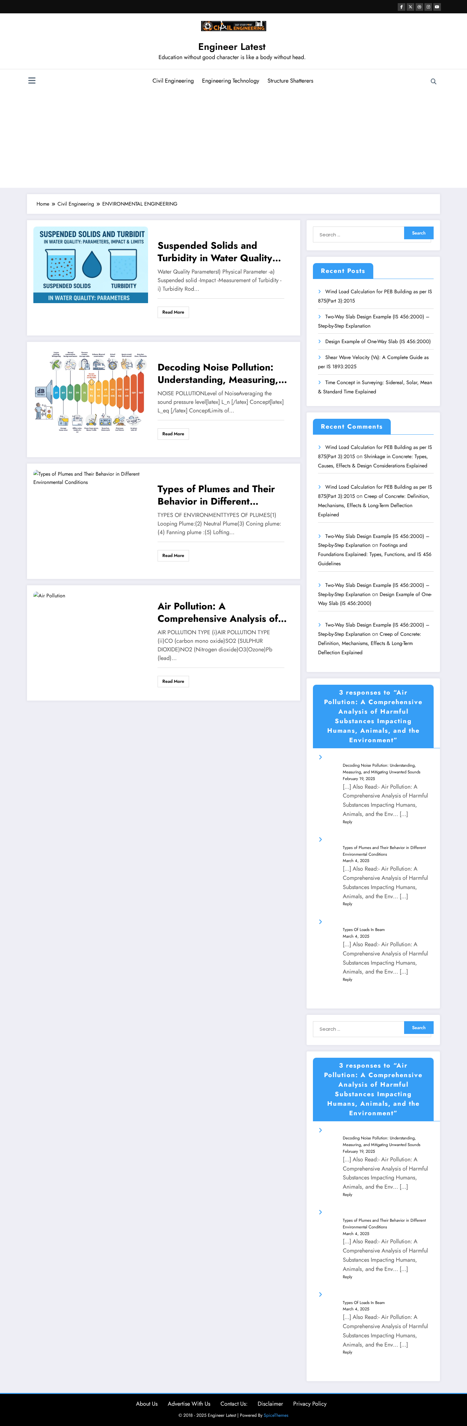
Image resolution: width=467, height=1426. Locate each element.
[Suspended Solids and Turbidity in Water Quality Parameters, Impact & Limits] (90, 265)
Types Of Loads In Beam (364, 930)
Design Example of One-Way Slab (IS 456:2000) (378, 341)
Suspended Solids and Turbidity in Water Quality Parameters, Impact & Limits (220, 251)
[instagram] (428, 7)
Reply (347, 822)
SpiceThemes (276, 1415)
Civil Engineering (173, 81)
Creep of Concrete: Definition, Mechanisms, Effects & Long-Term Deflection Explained (374, 505)
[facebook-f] (401, 7)
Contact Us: (233, 1404)
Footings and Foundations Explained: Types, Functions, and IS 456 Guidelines (374, 554)
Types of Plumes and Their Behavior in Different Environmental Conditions (216, 495)
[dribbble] (419, 7)
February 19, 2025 (359, 779)
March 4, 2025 (356, 861)
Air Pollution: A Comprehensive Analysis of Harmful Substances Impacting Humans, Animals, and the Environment (221, 612)
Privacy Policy (310, 1404)
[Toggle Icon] (32, 81)
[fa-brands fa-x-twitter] (410, 7)
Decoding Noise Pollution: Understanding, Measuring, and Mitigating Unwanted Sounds (218, 373)
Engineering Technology (230, 81)
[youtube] (437, 7)
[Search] (434, 82)
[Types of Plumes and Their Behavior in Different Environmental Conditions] (90, 478)
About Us (147, 1404)
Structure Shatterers (290, 81)
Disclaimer (270, 1404)
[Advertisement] (233, 138)
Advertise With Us (189, 1404)
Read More (173, 312)
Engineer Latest (232, 46)
